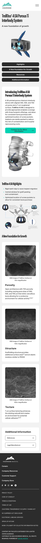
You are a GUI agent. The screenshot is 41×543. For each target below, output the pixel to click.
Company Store (8, 481)
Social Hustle (23, 538)
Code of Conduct (8, 497)
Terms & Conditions (9, 501)
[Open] (37, 5)
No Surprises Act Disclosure (12, 513)
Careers (5, 466)
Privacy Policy (7, 493)
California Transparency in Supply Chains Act (18, 509)
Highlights (20, 64)
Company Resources (10, 471)
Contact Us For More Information (19, 130)
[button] (20, 437)
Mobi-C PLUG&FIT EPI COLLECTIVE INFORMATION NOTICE (20, 525)
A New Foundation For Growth (20, 69)
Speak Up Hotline (8, 521)
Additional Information (20, 80)
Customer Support (9, 476)
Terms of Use (6, 505)
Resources (21, 75)
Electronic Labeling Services (12, 517)
